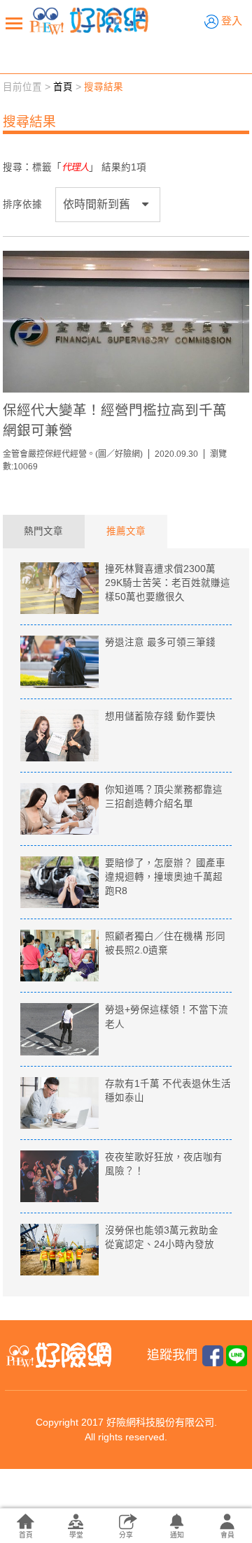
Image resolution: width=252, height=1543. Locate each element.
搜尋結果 (103, 87)
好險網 (88, 21)
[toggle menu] (14, 23)
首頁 (63, 87)
